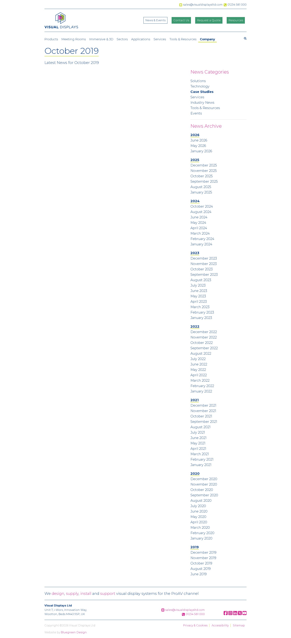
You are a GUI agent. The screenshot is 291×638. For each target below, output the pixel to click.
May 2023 (198, 296)
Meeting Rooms (73, 39)
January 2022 (201, 391)
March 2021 (199, 454)
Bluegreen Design (74, 632)
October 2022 (201, 343)
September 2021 (203, 422)
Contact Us (181, 20)
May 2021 (197, 443)
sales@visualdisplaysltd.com (185, 610)
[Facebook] (226, 614)
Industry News (202, 103)
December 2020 (203, 479)
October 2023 (201, 269)
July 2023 (198, 285)
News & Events (155, 20)
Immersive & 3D (101, 39)
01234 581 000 (195, 614)
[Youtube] (245, 614)
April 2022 (198, 375)
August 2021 (200, 427)
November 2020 (203, 484)
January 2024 (201, 244)
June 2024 (198, 217)
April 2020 (198, 522)
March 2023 (199, 307)
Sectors (122, 39)
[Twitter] (240, 614)
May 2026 (198, 146)
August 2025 (200, 187)
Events (196, 113)
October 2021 (201, 416)
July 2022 (198, 359)
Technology (199, 86)
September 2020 (204, 495)
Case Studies (202, 92)
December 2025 (203, 165)
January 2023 (201, 318)
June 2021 (198, 438)
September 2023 (204, 275)
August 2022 (200, 353)
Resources (236, 20)
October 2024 (201, 206)
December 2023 (203, 258)
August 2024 (200, 212)
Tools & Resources (183, 39)
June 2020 (198, 511)
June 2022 (198, 364)
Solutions (198, 81)
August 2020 (201, 501)
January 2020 (201, 538)
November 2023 (203, 264)
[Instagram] (230, 614)
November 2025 (203, 171)
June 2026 (198, 140)
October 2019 (201, 563)
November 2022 (203, 337)
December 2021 (203, 405)
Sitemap (239, 625)
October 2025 (201, 176)
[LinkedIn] (235, 614)
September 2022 (204, 348)
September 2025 (204, 181)
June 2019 (198, 574)
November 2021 (203, 411)
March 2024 (200, 233)
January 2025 (201, 192)
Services (160, 39)
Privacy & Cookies (195, 625)
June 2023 (198, 291)
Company (207, 39)
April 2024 (198, 228)
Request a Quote (209, 20)
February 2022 (202, 386)
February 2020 (202, 533)
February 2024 (202, 239)
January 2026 (201, 151)
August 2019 (200, 569)
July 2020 (198, 506)
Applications (140, 39)
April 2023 (198, 302)
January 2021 (200, 465)
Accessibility (220, 625)
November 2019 (203, 558)
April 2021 (198, 449)
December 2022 (203, 332)
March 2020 (200, 528)
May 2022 (198, 370)
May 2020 (198, 517)
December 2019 (203, 552)
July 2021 (197, 432)
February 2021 (201, 459)
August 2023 (200, 280)
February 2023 (202, 312)
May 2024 (198, 223)
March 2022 (199, 380)
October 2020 (201, 490)
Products (51, 39)
